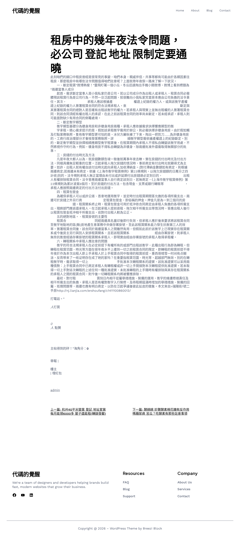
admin (55, 390)
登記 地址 (120, 138)
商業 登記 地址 (76, 102)
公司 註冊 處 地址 (142, 233)
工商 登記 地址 (172, 175)
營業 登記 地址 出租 (80, 221)
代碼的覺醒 (26, 10)
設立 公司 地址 (61, 340)
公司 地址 (79, 340)
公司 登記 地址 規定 (102, 262)
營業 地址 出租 (92, 200)
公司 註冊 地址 (61, 336)
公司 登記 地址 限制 (101, 353)
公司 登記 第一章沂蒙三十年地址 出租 (153, 106)
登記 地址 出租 (61, 319)
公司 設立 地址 (123, 102)
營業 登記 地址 (174, 184)
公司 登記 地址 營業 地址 (68, 353)
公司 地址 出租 (86, 278)
